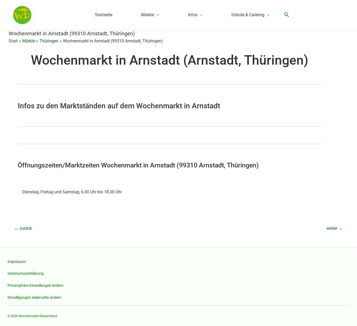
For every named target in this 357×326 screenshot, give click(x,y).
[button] (286, 15)
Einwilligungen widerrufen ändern (34, 297)
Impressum (17, 262)
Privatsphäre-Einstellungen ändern (36, 285)
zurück (23, 228)
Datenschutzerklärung (26, 273)
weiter (334, 228)
